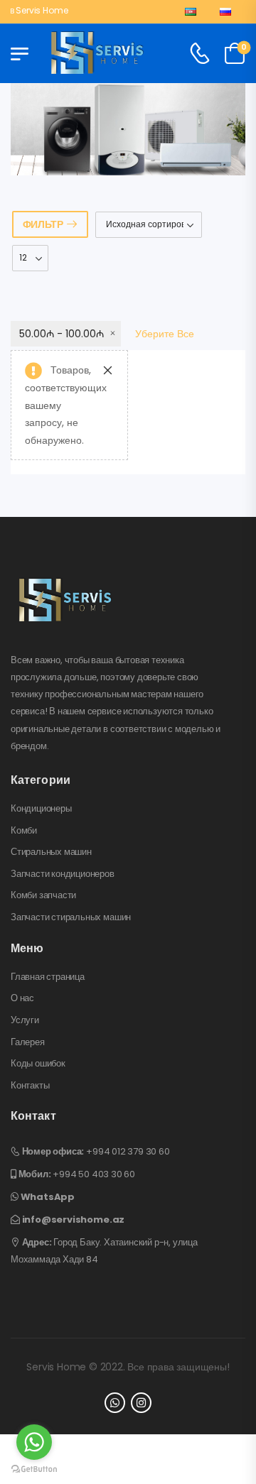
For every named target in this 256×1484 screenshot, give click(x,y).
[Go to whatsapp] (34, 1442)
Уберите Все (164, 334)
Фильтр (43, 224)
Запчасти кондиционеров (62, 874)
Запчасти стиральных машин (71, 917)
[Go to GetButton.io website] (34, 1469)
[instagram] (141, 1402)
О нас (22, 998)
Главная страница (48, 977)
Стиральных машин (51, 852)
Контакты (30, 1085)
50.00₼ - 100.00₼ (61, 334)
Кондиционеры (41, 808)
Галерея (28, 1042)
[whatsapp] (115, 1402)
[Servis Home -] (97, 54)
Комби (24, 830)
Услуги (25, 1020)
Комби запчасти (43, 895)
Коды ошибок (38, 1063)
